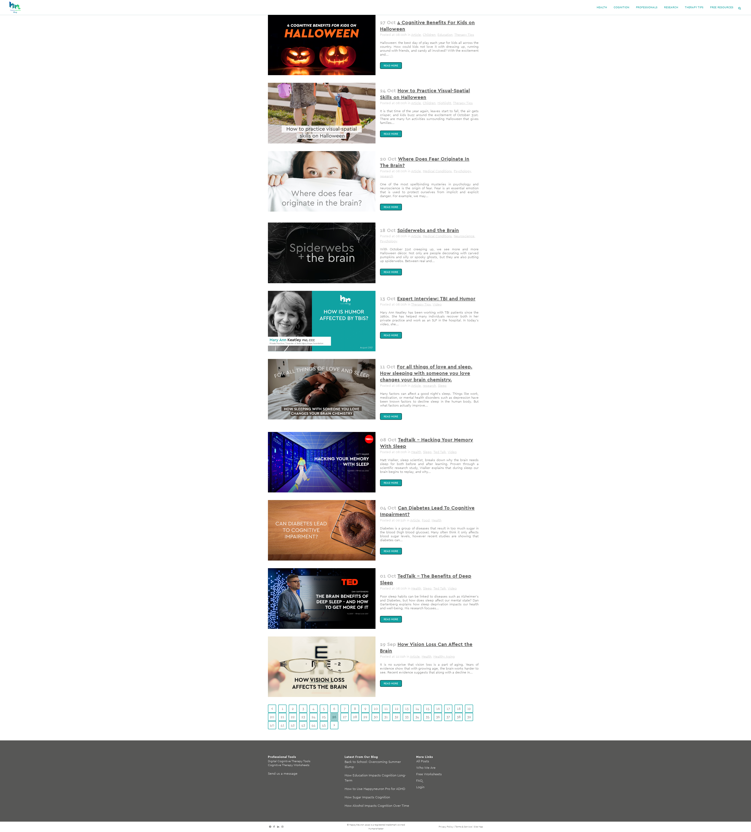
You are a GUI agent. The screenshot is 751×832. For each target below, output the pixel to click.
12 (396, 708)
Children (429, 34)
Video (437, 304)
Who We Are (426, 767)
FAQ (419, 780)
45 (324, 725)
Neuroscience (464, 236)
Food (426, 520)
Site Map (478, 826)
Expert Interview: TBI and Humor (436, 298)
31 (386, 717)
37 (448, 717)
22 (293, 717)
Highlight (444, 103)
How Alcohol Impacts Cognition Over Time (377, 805)
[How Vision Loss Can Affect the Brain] (322, 666)
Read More (391, 65)
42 (293, 725)
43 (303, 725)
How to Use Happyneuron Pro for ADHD (375, 789)
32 (396, 717)
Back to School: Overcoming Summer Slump (373, 764)
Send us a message (282, 773)
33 (407, 717)
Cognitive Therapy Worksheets (288, 765)
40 (272, 725)
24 (313, 717)
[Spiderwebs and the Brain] (322, 253)
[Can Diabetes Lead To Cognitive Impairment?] (322, 530)
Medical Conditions (437, 171)
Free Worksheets (429, 774)
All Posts (422, 761)
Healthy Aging (444, 656)
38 (459, 717)
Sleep (442, 385)
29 (365, 717)
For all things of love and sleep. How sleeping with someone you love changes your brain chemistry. (426, 373)
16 (438, 708)
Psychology (462, 171)
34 (417, 717)
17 (448, 708)
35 (427, 717)
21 (282, 717)
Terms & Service (463, 826)
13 (407, 708)
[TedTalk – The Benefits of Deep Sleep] (322, 598)
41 (282, 725)
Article (416, 34)
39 (469, 717)
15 (427, 708)
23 (303, 717)
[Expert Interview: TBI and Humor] (322, 321)
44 (313, 725)
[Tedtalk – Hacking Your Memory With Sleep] (322, 462)
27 (345, 717)
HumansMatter (376, 828)
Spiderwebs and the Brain (428, 230)
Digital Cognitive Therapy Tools (289, 761)
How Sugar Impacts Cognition (367, 797)
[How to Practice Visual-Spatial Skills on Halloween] (322, 113)
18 (459, 708)
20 (272, 717)
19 (469, 708)
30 (376, 717)
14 (417, 708)
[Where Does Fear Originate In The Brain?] (322, 181)
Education (445, 34)
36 (438, 717)
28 (355, 717)
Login (420, 787)
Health (416, 452)
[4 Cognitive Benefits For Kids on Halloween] (322, 45)
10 (376, 708)
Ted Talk (439, 452)
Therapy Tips (464, 34)
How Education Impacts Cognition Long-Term (375, 777)
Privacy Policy (446, 826)
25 (324, 717)
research (386, 176)
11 (386, 708)
